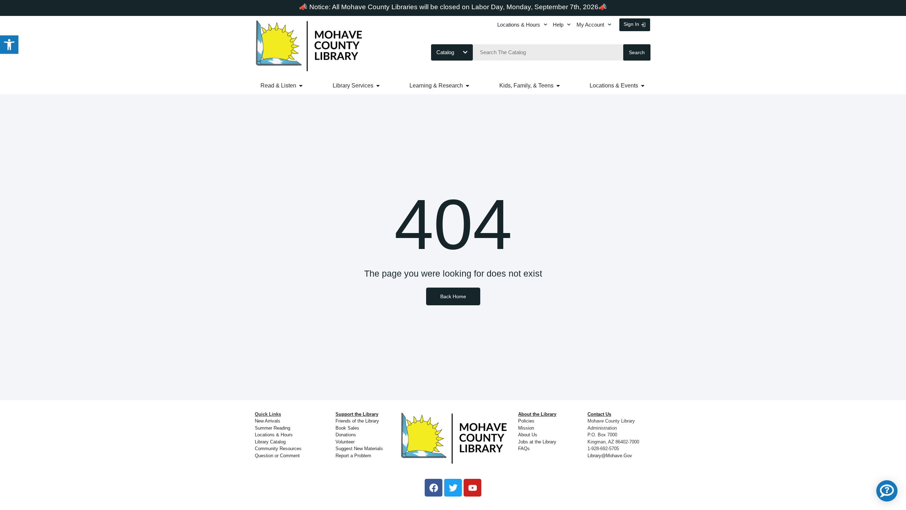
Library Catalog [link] (270, 441)
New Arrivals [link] (267, 421)
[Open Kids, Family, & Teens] (558, 85)
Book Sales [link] (347, 428)
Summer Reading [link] (272, 428)
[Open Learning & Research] (467, 85)
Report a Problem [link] (353, 455)
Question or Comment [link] (277, 455)
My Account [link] (590, 25)
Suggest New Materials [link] (359, 448)
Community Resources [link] (278, 448)
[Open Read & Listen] (301, 85)
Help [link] (558, 25)
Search (637, 52)
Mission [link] (526, 428)
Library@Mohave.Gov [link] (609, 455)
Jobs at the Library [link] (537, 441)
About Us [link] (527, 434)
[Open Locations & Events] (643, 85)
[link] (9, 44)
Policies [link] (526, 421)
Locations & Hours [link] (518, 25)
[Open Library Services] (378, 85)
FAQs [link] (524, 448)
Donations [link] (346, 434)
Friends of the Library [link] (357, 421)
